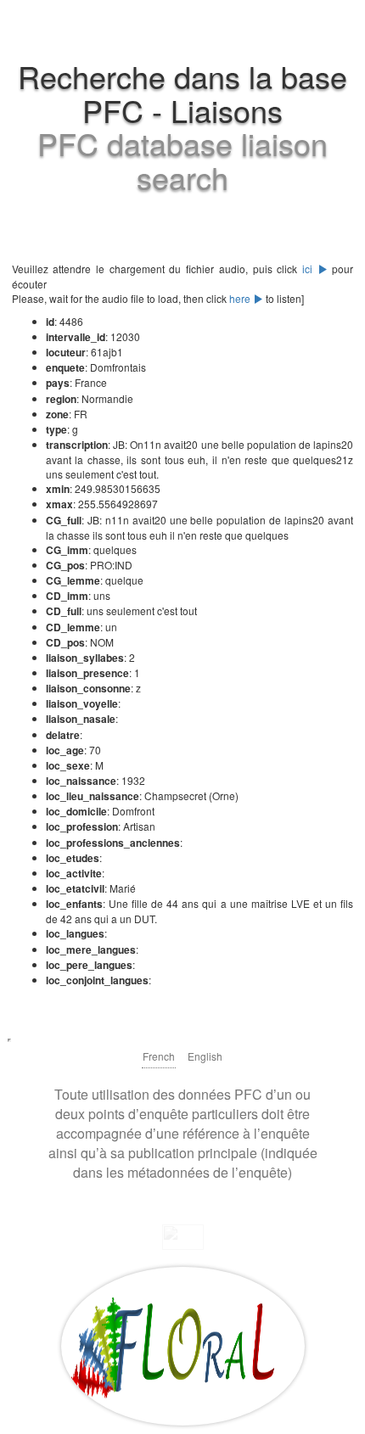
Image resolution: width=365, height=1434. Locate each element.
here (241, 298)
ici (309, 268)
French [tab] (159, 1056)
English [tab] (205, 1056)
